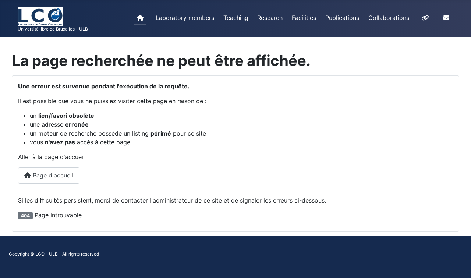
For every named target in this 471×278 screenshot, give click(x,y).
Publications (342, 17)
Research (270, 17)
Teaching (235, 17)
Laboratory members (185, 17)
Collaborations (388, 17)
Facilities (304, 17)
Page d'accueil (52, 175)
